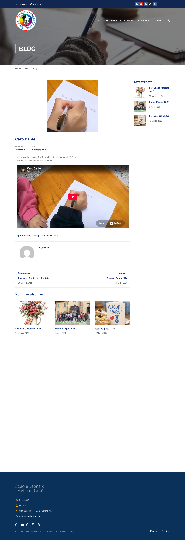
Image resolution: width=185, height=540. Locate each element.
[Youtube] (141, 4)
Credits (165, 531)
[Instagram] (150, 4)
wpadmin (20, 149)
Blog (27, 68)
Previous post (24, 273)
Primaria (128, 20)
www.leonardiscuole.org (29, 516)
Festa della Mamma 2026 (28, 328)
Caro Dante (25, 235)
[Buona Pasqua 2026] (73, 312)
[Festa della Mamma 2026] (33, 312)
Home (89, 20)
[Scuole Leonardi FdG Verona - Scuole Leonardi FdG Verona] (25, 20)
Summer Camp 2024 (117, 278)
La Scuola (102, 20)
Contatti (158, 20)
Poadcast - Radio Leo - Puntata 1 (34, 278)
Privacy (153, 531)
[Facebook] (137, 4)
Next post (123, 273)
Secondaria (143, 20)
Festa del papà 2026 (105, 328)
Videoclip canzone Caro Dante (44, 235)
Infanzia (115, 20)
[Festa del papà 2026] (112, 312)
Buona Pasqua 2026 (65, 328)
